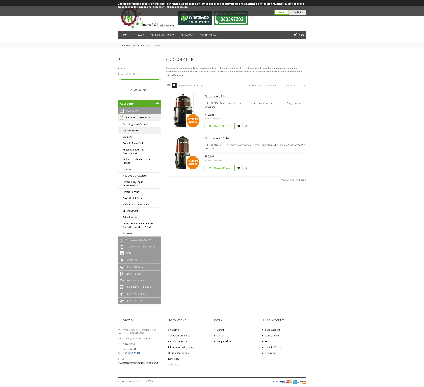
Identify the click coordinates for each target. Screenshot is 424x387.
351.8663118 (131, 353)
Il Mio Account (272, 329)
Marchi (220, 329)
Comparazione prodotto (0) (191, 85)
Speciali (220, 335)
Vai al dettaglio (221, 125)
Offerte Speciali (208, 34)
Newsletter (270, 353)
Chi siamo (139, 34)
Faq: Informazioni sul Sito (181, 341)
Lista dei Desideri (274, 347)
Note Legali (174, 358)
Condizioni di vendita (162, 34)
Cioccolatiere (153, 45)
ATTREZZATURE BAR (135, 45)
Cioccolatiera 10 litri (217, 138)
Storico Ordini (272, 335)
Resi (267, 341)
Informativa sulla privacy (181, 347)
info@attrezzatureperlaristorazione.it (138, 362)
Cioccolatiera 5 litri (216, 96)
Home (124, 34)
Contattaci (187, 34)
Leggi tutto (298, 12)
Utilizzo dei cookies (178, 353)
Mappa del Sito (224, 341)
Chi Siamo (173, 329)
